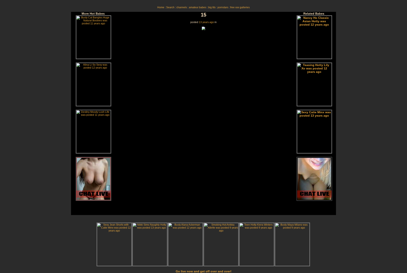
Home (160, 7)
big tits (212, 7)
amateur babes (197, 7)
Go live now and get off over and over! (203, 271)
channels (181, 7)
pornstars (222, 7)
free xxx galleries (240, 7)
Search (170, 7)
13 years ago (206, 22)
